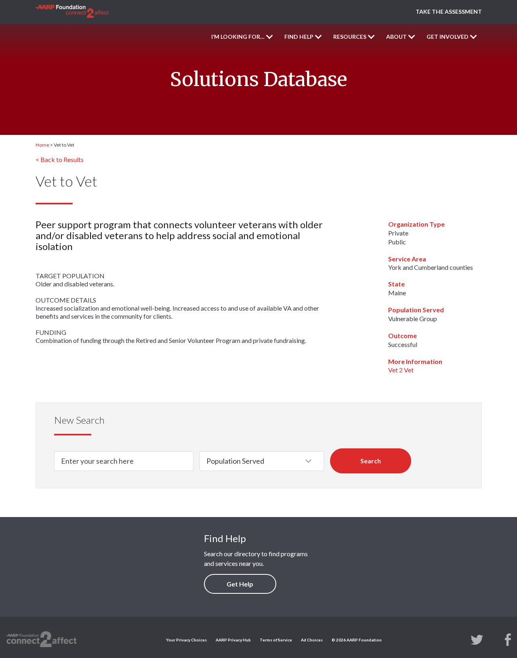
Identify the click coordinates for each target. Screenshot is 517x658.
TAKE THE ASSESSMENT (449, 11)
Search (370, 461)
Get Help (240, 584)
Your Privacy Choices (186, 639)
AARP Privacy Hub (233, 639)
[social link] (477, 639)
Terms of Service (276, 639)
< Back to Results (60, 159)
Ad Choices (312, 639)
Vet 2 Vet (401, 370)
